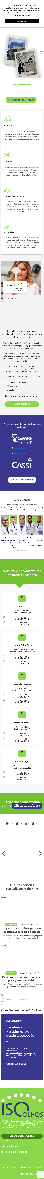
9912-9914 (22, 779)
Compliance (4, 1140)
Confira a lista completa (22, 480)
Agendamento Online (22, 1136)
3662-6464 (22, 735)
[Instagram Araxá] (6, 1152)
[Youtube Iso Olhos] (18, 1152)
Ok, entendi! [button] (22, 21)
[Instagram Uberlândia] (2, 1152)
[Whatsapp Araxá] (26, 1152)
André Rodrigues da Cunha (5, 540)
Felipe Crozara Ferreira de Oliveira (13, 543)
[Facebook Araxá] (14, 1152)
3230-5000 (22, 658)
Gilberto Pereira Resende (22, 540)
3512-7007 (22, 774)
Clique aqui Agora (27, 806)
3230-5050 (22, 619)
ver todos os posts (15, 1000)
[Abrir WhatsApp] (39, 1174)
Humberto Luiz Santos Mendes (30, 541)
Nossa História (22, 404)
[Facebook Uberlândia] (10, 1152)
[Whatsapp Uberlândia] (22, 1152)
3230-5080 (22, 697)
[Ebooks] (22, 1155)
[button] (40, 51)
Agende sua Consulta (22, 99)
